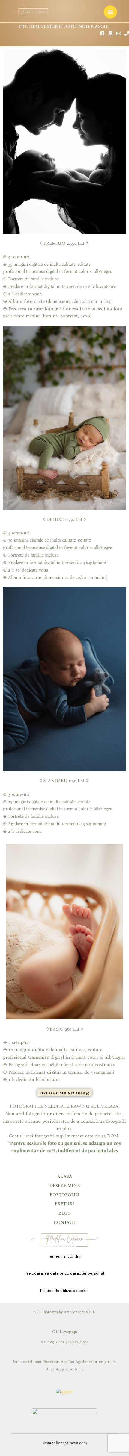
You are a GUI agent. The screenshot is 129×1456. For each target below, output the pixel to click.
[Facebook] (102, 33)
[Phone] (126, 33)
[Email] (118, 33)
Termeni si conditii (64, 1256)
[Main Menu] (110, 12)
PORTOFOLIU (64, 1194)
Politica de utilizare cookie (64, 1290)
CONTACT (65, 1222)
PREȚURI (64, 1203)
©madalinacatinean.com (64, 1443)
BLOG (64, 1213)
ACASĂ (64, 1176)
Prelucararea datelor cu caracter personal (64, 1273)
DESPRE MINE (65, 1185)
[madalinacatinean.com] (33, 12)
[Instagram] (110, 33)
